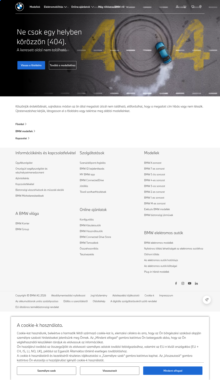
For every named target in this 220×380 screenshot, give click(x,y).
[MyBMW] (178, 7)
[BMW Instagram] (182, 283)
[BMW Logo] (19, 7)
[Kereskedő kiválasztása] (201, 7)
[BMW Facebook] (176, 283)
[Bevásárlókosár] (185, 7)
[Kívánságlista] (193, 7)
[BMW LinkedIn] (196, 283)
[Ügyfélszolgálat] (207, 300)
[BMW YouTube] (189, 283)
